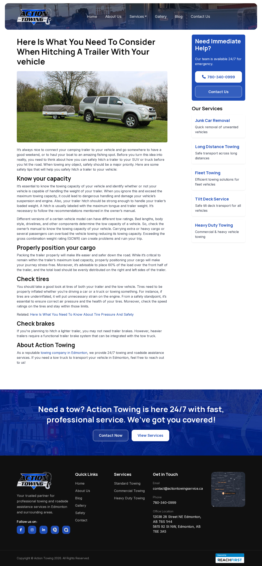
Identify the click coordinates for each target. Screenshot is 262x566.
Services (137, 16)
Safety (80, 513)
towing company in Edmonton (64, 353)
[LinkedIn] (43, 530)
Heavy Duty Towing (129, 498)
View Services (150, 435)
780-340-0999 (221, 77)
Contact (81, 520)
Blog (179, 16)
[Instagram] (32, 530)
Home (92, 16)
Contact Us (200, 16)
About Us (113, 16)
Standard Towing (127, 483)
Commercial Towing (129, 491)
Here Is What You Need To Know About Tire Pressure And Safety (82, 314)
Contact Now (110, 435)
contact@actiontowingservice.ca (178, 488)
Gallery (161, 16)
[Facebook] (21, 530)
